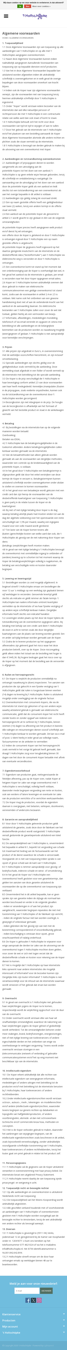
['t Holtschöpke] (39, 16)
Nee (27, 6)
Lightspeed (49, 1345)
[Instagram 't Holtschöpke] (39, 1300)
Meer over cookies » (41, 6)
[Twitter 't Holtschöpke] (33, 1300)
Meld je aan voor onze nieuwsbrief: (33, 1283)
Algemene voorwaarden (21, 38)
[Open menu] (6, 16)
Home (5, 38)
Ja (20, 6)
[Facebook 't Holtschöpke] (27, 1300)
